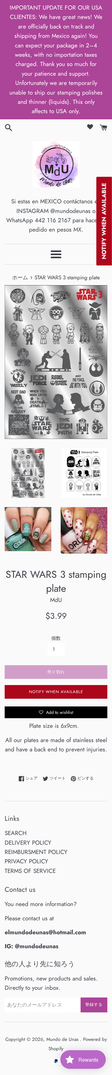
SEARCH (16, 833)
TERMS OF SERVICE (30, 871)
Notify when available (56, 692)
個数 (56, 638)
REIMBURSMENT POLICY (36, 852)
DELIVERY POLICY (28, 842)
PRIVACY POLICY (26, 861)
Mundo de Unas (63, 1039)
